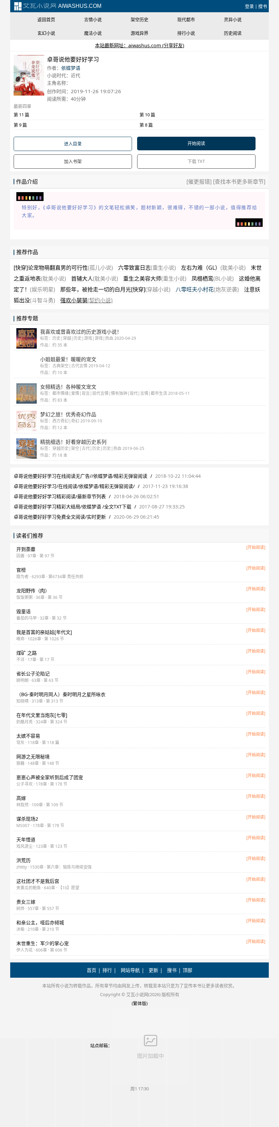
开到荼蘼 (25, 549)
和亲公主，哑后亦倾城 (40, 922)
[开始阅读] (255, 547)
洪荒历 (23, 860)
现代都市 (186, 19)
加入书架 (73, 161)
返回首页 (46, 19)
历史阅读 (233, 33)
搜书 (262, 6)
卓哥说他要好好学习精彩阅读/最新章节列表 (60, 496)
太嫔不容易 (28, 736)
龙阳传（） (33, 590)
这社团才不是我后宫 (37, 881)
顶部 (187, 970)
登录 (249, 6)
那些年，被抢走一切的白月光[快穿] (115, 289)
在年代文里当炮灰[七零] (41, 715)
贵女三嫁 (25, 901)
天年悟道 (25, 839)
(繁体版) (140, 1003)
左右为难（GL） (213, 267)
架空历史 (139, 19)
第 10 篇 (147, 115)
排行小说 (186, 33)
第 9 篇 (20, 125)
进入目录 (73, 143)
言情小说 (93, 19)
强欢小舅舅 (86, 300)
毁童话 (23, 611)
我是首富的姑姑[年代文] (44, 632)
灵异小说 (233, 19)
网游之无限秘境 (33, 756)
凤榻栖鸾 (213, 278)
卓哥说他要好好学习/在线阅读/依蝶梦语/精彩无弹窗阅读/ (74, 486)
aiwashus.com (79, 6)
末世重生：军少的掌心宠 (42, 943)
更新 (153, 970)
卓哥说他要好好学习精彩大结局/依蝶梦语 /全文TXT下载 (72, 506)
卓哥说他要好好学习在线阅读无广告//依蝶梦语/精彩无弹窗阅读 (80, 476)
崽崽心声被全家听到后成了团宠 (49, 777)
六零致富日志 (147, 267)
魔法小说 (93, 33)
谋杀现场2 (27, 818)
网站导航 (130, 970)
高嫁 (21, 798)
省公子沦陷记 (33, 673)
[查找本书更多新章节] (238, 181)
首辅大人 (94, 278)
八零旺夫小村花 (207, 289)
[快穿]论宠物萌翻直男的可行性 (63, 267)
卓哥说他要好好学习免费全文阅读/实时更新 (60, 517)
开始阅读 (196, 143)
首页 (91, 970)
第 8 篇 (146, 125)
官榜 (21, 570)
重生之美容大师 (154, 278)
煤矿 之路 (26, 653)
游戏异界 (139, 33)
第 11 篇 (21, 115)
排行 (107, 970)
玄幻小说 (46, 33)
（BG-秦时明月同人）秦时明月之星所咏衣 (60, 694)
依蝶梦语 (70, 68)
